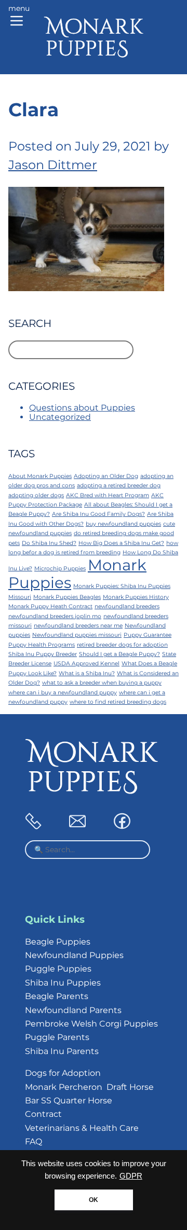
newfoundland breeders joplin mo (54, 616)
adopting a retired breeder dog (119, 485)
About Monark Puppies (40, 476)
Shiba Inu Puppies (63, 983)
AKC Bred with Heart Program (107, 495)
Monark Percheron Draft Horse (89, 1087)
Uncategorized (60, 417)
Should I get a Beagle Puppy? (119, 654)
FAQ (33, 1141)
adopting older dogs (36, 495)
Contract (43, 1114)
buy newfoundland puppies (123, 524)
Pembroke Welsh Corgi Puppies (91, 1024)
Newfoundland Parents (73, 1010)
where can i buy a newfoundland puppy (62, 692)
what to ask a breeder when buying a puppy (102, 682)
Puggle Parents (57, 1037)
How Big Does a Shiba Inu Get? (121, 543)
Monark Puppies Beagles (67, 597)
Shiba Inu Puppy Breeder (42, 654)
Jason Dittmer (52, 164)
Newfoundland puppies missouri (77, 635)
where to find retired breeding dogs (118, 702)
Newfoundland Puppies (74, 955)
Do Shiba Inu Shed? (49, 543)
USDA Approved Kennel (86, 663)
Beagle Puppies (57, 942)
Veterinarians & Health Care (82, 1128)
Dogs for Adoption (63, 1073)
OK (93, 1200)
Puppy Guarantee (147, 635)
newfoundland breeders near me (78, 625)
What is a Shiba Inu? (87, 673)
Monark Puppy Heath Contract (50, 606)
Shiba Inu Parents (62, 1051)
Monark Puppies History (136, 597)
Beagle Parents (56, 996)
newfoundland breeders (127, 606)
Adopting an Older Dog (106, 476)
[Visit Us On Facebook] (122, 826)
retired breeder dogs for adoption (122, 644)
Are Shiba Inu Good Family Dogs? (98, 514)
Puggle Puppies (58, 969)
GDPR (130, 1176)
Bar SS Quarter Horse (68, 1100)
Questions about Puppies (82, 408)
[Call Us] (33, 826)
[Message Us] (77, 826)
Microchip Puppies (60, 568)
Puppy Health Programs (41, 644)
